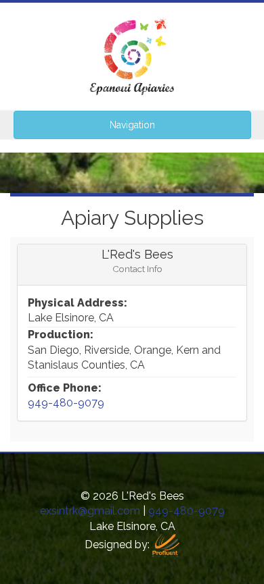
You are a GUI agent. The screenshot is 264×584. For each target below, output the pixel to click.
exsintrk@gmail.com (90, 510)
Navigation (132, 125)
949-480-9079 (66, 402)
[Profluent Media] (165, 544)
